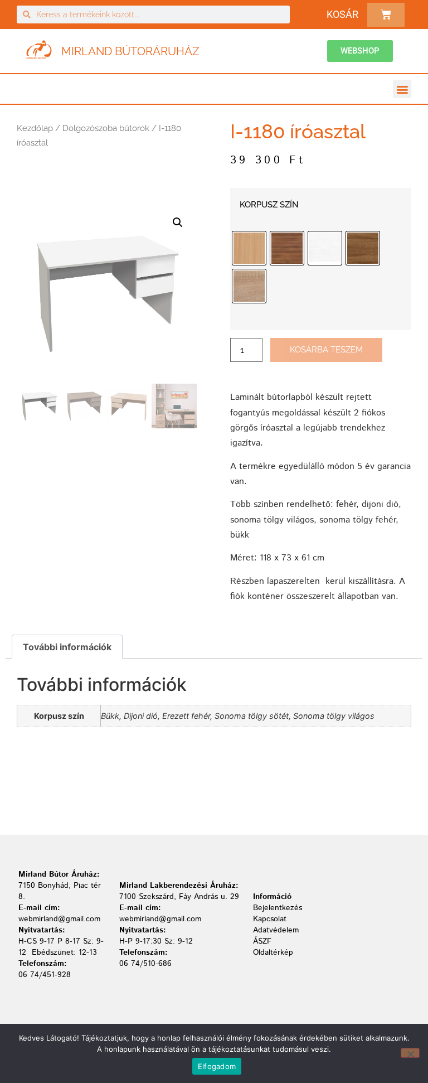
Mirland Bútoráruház (130, 51)
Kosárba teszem (326, 350)
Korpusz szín (269, 205)
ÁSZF (262, 941)
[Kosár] (386, 15)
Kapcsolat (269, 919)
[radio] (249, 248)
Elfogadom (217, 1066)
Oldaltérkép (273, 952)
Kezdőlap (35, 128)
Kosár (342, 14)
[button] (402, 89)
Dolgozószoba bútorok (105, 128)
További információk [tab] (67, 646)
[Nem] (410, 1053)
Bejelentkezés (277, 907)
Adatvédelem (276, 930)
